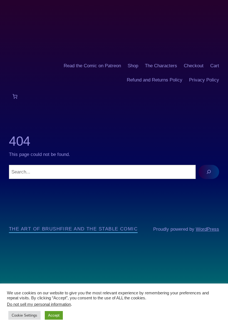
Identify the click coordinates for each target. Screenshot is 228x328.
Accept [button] (54, 315)
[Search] (209, 172)
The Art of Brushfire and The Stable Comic (73, 229)
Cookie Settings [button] (24, 315)
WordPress (207, 229)
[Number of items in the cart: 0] (15, 96)
